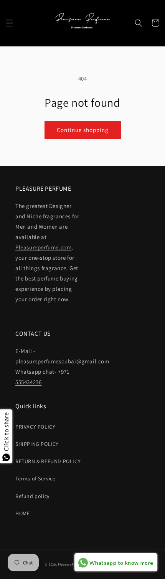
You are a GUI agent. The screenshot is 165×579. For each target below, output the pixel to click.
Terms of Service (35, 478)
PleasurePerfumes (72, 564)
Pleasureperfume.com (43, 247)
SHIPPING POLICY (37, 443)
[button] (9, 23)
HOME (22, 513)
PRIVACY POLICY (35, 426)
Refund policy (32, 496)
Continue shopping (83, 130)
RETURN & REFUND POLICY (48, 461)
